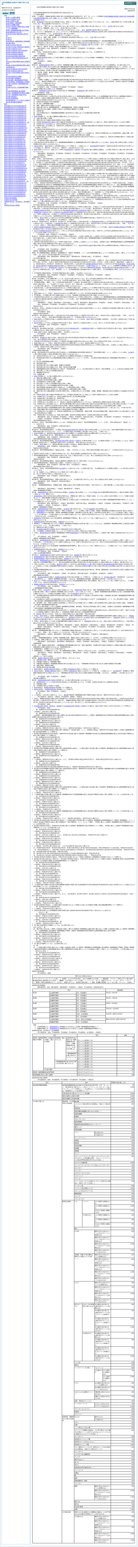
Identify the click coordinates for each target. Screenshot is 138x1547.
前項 (35, 116)
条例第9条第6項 (39, 549)
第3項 (48, 199)
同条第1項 (72, 669)
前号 (43, 394)
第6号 (53, 122)
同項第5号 (87, 621)
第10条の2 (74, 328)
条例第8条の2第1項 (45, 90)
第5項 (57, 212)
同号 (47, 617)
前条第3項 (96, 221)
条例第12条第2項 (39, 584)
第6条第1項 (129, 221)
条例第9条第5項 (45, 540)
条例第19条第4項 (50, 689)
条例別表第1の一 (55, 1027)
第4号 (71, 440)
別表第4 (66, 558)
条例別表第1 (38, 496)
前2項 (41, 218)
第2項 (36, 146)
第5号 (88, 30)
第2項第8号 (93, 146)
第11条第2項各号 (59, 433)
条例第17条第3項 (50, 671)
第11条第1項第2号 (71, 429)
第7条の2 (52, 706)
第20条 (66, 695)
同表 (95, 492)
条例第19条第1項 (43, 680)
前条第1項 (37, 212)
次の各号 (131, 352)
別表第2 (71, 492)
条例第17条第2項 (49, 669)
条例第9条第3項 (43, 509)
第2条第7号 (77, 555)
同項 (52, 149)
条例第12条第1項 (60, 577)
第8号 (78, 440)
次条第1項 (65, 212)
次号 (83, 30)
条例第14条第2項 (45, 227)
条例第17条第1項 (43, 658)
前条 (72, 315)
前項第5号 (45, 122)
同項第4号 (116, 617)
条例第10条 (78, 590)
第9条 (58, 706)
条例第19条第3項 (49, 687)
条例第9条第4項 (39, 522)
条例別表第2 (40, 510)
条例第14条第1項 (40, 210)
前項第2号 (37, 518)
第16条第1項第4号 (42, 529)
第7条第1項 (37, 706)
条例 (40, 472)
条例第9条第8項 (39, 558)
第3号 (81, 429)
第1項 (112, 142)
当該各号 (92, 509)
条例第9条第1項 (43, 492)
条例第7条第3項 (44, 65)
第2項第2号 (69, 149)
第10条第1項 (68, 706)
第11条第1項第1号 (61, 440)
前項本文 (59, 564)
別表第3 (60, 522)
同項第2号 (72, 617)
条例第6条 (40, 22)
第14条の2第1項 (43, 577)
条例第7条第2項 (42, 57)
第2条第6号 (80, 90)
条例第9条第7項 (45, 555)
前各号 (39, 614)
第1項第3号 (116, 671)
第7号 (110, 26)
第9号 (102, 146)
